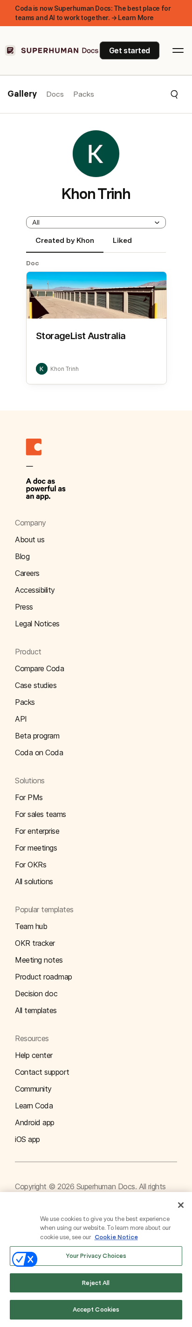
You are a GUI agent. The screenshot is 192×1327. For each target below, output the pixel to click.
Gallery (22, 94)
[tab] (64, 244)
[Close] (181, 1205)
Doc (32, 263)
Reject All (96, 1282)
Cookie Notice (116, 1237)
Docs (55, 94)
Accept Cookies (96, 1309)
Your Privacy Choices (96, 1255)
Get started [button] (129, 50)
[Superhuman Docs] (52, 50)
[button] (136, 94)
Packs (83, 94)
